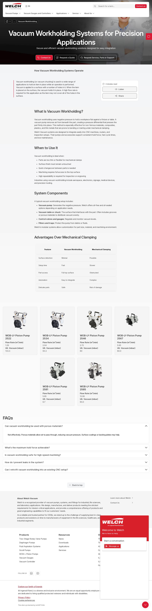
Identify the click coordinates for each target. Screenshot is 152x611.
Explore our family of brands (30, 586)
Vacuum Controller (27, 561)
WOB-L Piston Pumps (28, 554)
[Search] (95, 6)
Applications (64, 546)
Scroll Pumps (25, 550)
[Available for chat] (145, 605)
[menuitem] (13, 13)
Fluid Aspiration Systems (29, 546)
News (61, 539)
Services (62, 550)
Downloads (64, 542)
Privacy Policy (24, 597)
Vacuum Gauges (26, 558)
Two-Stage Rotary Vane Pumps (33, 539)
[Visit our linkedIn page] (31, 573)
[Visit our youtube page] (38, 573)
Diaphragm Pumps (27, 542)
